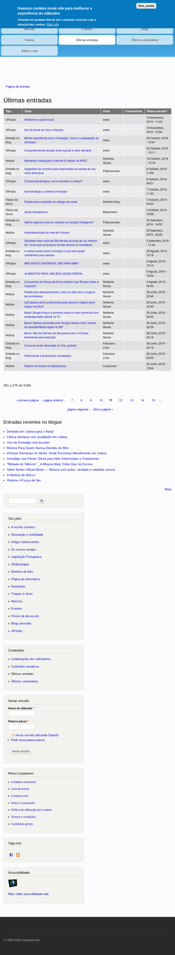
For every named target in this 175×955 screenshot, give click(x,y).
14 (142, 400)
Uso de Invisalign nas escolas (28, 442)
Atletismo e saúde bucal (39, 119)
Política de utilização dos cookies (31, 809)
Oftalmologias (20, 564)
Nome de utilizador (21, 708)
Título (27, 111)
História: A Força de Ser (24, 480)
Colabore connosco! (23, 781)
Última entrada (156, 111)
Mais (168, 489)
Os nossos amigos (23, 549)
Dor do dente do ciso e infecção (44, 130)
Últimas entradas (87, 40)
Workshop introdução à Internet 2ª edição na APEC (56, 160)
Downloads (18, 586)
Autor (106, 111)
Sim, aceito (146, 6)
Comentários (133, 111)
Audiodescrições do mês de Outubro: (47, 232)
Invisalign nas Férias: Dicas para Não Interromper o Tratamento (53, 458)
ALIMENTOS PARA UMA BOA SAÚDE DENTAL (53, 273)
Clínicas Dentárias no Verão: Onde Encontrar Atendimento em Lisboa (57, 453)
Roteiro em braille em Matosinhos (45, 366)
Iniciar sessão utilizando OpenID (36, 735)
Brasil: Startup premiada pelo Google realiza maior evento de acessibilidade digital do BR (60, 325)
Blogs (145, 29)
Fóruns (29, 40)
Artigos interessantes (25, 542)
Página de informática (25, 579)
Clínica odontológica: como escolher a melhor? (53, 181)
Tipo (8, 111)
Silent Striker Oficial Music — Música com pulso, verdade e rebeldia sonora (61, 469)
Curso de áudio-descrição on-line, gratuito (50, 345)
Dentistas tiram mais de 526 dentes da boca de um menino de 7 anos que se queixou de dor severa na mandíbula (60, 243)
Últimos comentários (144, 40)
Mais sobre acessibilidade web (28, 894)
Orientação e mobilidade (27, 534)
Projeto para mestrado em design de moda (50, 202)
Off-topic (17, 631)
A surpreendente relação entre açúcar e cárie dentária (57, 150)
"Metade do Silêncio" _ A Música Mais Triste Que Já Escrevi (50, 464)
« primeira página (27, 400)
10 (101, 400)
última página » (103, 409)
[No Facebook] (11, 854)
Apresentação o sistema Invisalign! (45, 191)
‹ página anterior (52, 400)
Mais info (53, 24)
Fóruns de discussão (25, 616)
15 (153, 400)
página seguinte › (78, 409)
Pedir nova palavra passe (28, 740)
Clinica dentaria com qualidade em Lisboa (37, 437)
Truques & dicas (22, 593)
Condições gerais (22, 823)
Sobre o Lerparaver (23, 802)
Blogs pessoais (21, 623)
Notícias (29, 29)
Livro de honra (20, 788)
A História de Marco (21, 475)
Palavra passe (18, 721)
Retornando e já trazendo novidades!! (47, 355)
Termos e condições (23, 816)
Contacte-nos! (19, 795)
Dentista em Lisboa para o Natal (30, 431)
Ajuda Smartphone (36, 212)
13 (131, 400)
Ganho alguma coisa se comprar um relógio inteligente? (59, 222)
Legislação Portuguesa (26, 556)
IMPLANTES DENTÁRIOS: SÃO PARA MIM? (51, 263)
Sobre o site (29, 51)
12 (120, 400)
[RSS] (18, 854)
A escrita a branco (23, 527)
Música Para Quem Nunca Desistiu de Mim (38, 448)
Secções (14, 518)
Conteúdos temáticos (25, 666)
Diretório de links (22, 571)
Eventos (87, 29)
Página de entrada (18, 86)
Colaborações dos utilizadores (31, 659)
